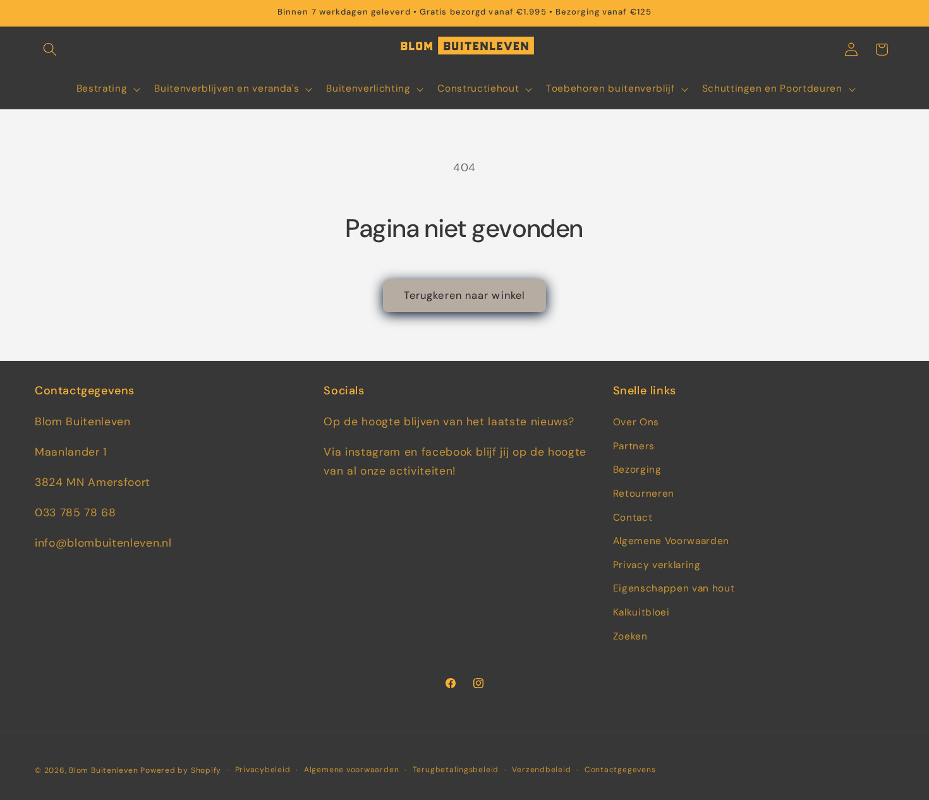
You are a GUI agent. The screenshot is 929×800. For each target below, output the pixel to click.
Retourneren (643, 493)
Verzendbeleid (541, 770)
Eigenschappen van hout (674, 588)
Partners (634, 446)
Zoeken (630, 636)
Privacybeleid (263, 770)
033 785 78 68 (75, 512)
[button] (50, 49)
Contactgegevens (620, 770)
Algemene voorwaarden (351, 770)
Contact (633, 517)
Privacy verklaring (657, 565)
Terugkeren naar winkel (464, 295)
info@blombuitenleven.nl (103, 543)
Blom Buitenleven (104, 770)
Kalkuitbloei (641, 612)
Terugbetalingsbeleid (456, 770)
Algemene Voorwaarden (671, 541)
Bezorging (637, 469)
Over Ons (636, 422)
